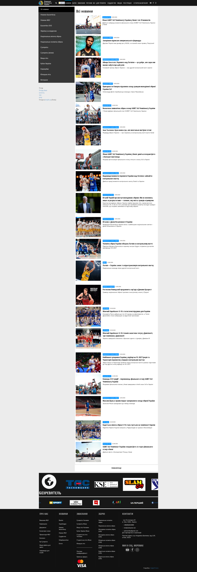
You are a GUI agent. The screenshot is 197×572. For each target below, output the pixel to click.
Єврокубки (45, 69)
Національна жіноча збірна (51, 36)
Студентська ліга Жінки (84, 540)
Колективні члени (45, 531)
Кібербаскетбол (64, 540)
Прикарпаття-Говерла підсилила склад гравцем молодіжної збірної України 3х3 (129, 87)
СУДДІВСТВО (111, 3)
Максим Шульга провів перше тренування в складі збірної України (129, 400)
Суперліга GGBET (107, 37)
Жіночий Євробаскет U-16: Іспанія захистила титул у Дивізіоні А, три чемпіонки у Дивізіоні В (128, 334)
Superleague (62, 524)
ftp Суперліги (44, 541)
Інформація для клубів (44, 551)
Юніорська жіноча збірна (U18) (106, 546)
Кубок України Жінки (83, 531)
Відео (104, 262)
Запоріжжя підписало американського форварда (122, 40)
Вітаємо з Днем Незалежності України (117, 222)
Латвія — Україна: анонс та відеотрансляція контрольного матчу (128, 265)
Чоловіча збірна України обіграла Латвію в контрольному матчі (127, 243)
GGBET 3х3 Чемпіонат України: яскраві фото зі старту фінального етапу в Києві (128, 448)
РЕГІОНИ (89, 3)
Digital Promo (155, 568)
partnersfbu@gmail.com (131, 531)
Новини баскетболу (48, 15)
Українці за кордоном (49, 31)
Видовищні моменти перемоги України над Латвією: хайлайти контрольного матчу (127, 177)
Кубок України (46, 63)
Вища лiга (44, 58)
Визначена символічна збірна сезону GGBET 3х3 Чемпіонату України (129, 108)
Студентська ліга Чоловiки (82, 535)
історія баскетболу (141, 3)
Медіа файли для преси (45, 546)
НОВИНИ (68, 3)
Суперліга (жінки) (47, 53)
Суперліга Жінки (82, 524)
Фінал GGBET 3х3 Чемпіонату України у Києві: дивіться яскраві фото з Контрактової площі (129, 155)
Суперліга (44, 47)
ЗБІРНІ (74, 3)
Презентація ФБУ (45, 534)
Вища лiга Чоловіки (83, 527)
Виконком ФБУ (44, 520)
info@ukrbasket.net (130, 528)
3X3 (94, 3)
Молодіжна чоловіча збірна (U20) (106, 530)
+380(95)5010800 (129, 525)
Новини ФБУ (45, 20)
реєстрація (127, 3)
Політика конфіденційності (82, 552)
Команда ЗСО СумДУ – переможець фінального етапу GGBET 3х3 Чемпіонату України (127, 380)
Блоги (61, 543)
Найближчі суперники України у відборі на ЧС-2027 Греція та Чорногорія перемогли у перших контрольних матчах (126, 358)
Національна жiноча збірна (106, 526)
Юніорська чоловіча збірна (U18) (106, 541)
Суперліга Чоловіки (83, 520)
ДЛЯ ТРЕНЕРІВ (101, 3)
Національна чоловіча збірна (52, 42)
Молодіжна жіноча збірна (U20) (106, 536)
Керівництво (43, 524)
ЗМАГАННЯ (81, 3)
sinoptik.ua (48, 100)
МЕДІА (119, 3)
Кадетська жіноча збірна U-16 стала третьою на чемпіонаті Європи (129, 425)
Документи (43, 527)
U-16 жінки (106, 308)
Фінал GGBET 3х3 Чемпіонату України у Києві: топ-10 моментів (126, 20)
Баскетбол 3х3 (107, 17)
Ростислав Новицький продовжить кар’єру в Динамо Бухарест (127, 289)
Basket (61, 520)
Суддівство (62, 536)
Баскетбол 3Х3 (46, 26)
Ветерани (44, 80)
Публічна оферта (82, 557)
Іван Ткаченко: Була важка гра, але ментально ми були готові (127, 130)
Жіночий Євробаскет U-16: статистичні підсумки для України (126, 311)
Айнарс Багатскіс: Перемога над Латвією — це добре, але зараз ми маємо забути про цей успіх (129, 63)
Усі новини (45, 9)
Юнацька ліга (46, 74)
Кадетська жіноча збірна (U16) (106, 557)
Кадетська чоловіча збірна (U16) (106, 552)
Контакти (42, 538)
